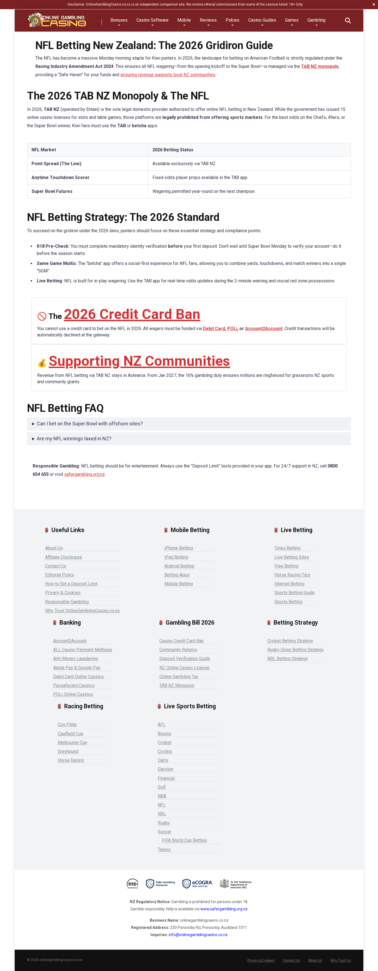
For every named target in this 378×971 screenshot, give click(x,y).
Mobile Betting (178, 583)
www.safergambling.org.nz (224, 909)
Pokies (232, 20)
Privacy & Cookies (63, 592)
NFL (162, 805)
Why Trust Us (340, 960)
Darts (163, 760)
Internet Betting (289, 583)
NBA (162, 796)
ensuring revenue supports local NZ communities (167, 74)
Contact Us (55, 566)
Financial (166, 778)
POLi (232, 328)
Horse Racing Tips (292, 575)
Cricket (164, 742)
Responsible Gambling (67, 601)
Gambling (316, 20)
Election (165, 769)
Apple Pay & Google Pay (76, 667)
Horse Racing (71, 760)
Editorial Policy (59, 575)
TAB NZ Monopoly (177, 685)
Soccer (164, 831)
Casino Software (152, 20)
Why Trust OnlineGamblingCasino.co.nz (82, 610)
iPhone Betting (178, 548)
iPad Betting (176, 557)
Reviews (208, 20)
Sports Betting (288, 601)
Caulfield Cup (70, 733)
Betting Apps (177, 575)
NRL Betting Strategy (287, 658)
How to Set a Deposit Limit (71, 583)
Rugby (164, 823)
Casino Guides (262, 20)
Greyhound (68, 751)
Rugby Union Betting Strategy (295, 649)
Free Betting (286, 566)
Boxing (164, 733)
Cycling (165, 751)
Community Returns (178, 649)
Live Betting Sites (292, 557)
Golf (162, 787)
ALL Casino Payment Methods (82, 649)
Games (292, 20)
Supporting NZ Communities (139, 361)
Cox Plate (67, 724)
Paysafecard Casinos (74, 685)
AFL (161, 724)
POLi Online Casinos (73, 694)
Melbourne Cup (72, 742)
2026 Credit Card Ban (132, 314)
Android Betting (179, 566)
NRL (162, 813)
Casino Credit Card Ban (181, 640)
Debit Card (214, 328)
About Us (54, 548)
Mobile (184, 20)
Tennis (165, 849)
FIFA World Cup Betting (184, 840)
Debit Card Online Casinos (78, 676)
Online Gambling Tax (178, 676)
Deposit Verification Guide (184, 658)
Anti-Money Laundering (75, 658)
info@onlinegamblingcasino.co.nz (198, 934)
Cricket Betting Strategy (290, 640)
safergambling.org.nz (84, 474)
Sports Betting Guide (295, 592)
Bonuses (119, 20)
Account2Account (264, 328)
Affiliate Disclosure (63, 557)
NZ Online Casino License (184, 667)
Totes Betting (288, 548)
